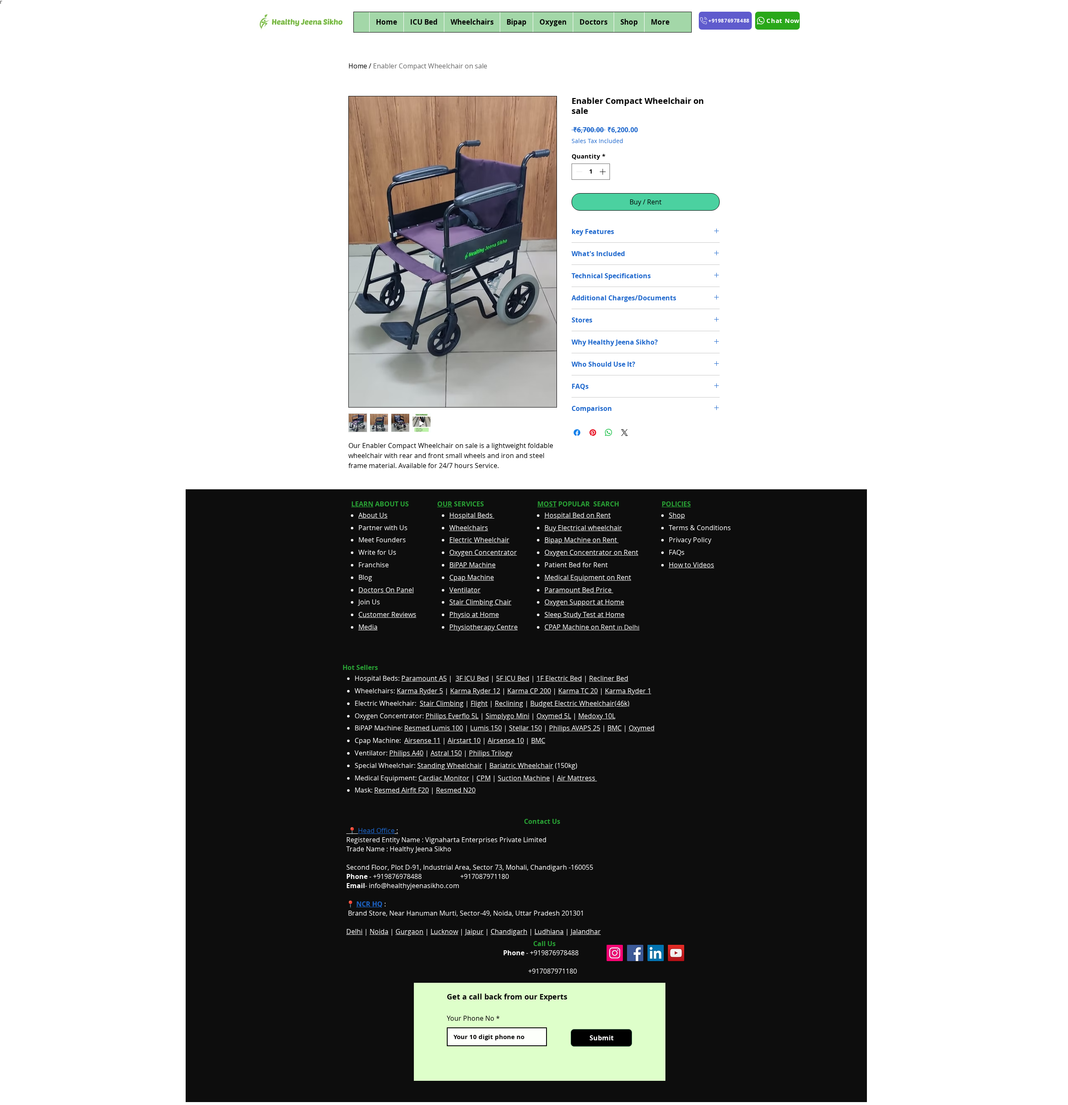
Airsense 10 (506, 740)
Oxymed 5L (554, 715)
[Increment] (603, 171)
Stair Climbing (441, 703)
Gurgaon (409, 931)
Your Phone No (470, 1018)
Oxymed (642, 727)
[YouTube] (676, 953)
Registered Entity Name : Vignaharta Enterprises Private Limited (446, 839)
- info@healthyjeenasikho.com (402, 885)
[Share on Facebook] (577, 433)
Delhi (354, 931)
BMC (614, 727)
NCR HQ (369, 904)
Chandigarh (509, 931)
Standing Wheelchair (449, 765)
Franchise (373, 564)
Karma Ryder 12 (475, 690)
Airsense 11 (422, 740)
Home (357, 65)
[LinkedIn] (655, 953)
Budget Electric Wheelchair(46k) (580, 703)
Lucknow (444, 931)
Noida (379, 931)
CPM (483, 778)
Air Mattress (577, 778)
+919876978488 (554, 952)
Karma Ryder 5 (420, 690)
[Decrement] (578, 171)
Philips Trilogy (490, 753)
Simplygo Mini (507, 715)
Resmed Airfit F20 (401, 790)
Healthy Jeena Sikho (420, 848)
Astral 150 (446, 753)
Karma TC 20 (578, 690)
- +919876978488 (389, 876)
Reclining (509, 703)
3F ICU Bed (472, 678)
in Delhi (592, 627)
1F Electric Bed (559, 678)
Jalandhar (586, 931)
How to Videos (691, 564)
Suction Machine (524, 778)
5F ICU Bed (512, 678)
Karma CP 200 (529, 690)
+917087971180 (552, 971)
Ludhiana (549, 931)
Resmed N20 (456, 790)
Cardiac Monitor (443, 778)
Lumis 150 (486, 727)
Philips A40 (406, 753)
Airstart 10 (464, 740)
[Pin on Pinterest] (593, 433)
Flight (479, 703)
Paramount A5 (424, 678)
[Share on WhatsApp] (609, 433)
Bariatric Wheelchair (521, 765)
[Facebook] (635, 953)
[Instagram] (615, 953)
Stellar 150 (525, 727)
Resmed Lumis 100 (433, 727)
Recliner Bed (608, 678)
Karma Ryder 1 (628, 690)
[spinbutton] (591, 171)
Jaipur (474, 931)
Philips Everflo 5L (452, 715)
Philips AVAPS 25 (574, 727)
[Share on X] (625, 433)
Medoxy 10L (596, 715)
